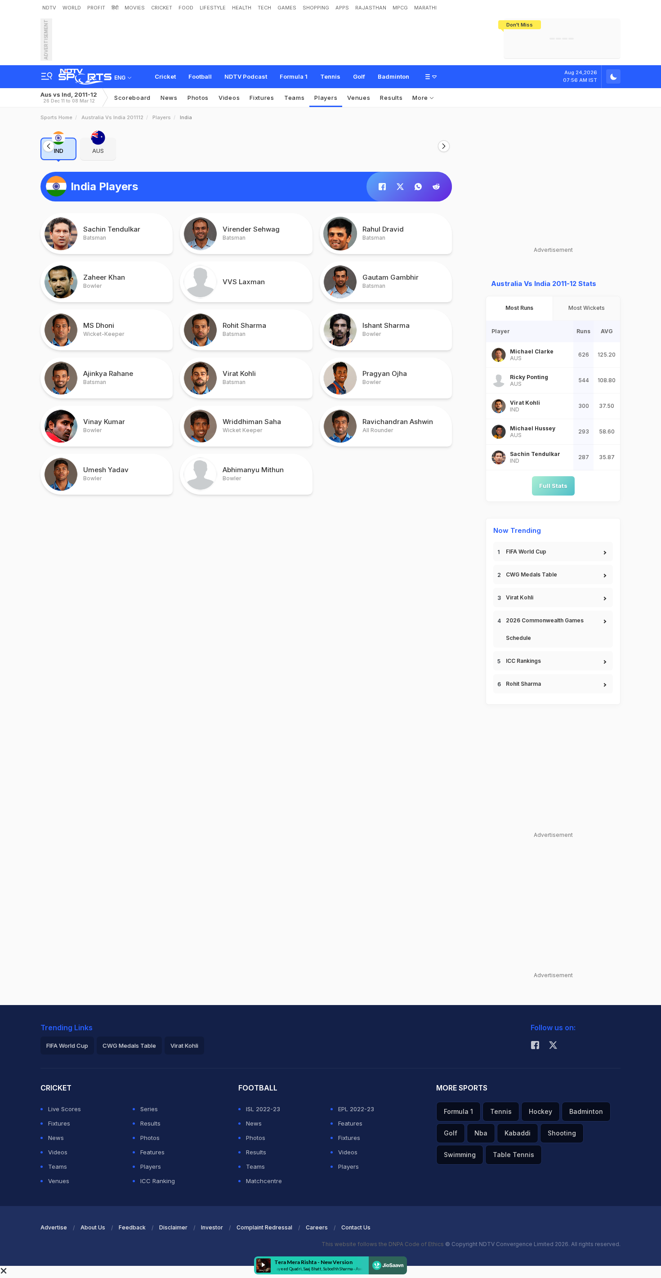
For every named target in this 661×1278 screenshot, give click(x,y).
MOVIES (135, 7)
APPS (342, 7)
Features (152, 1152)
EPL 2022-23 (356, 1109)
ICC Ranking (157, 1180)
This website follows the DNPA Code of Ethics (383, 1244)
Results (391, 97)
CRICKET (161, 7)
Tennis (330, 76)
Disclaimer (173, 1227)
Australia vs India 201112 (112, 117)
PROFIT (96, 7)
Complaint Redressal (264, 1227)
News (169, 97)
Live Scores (64, 1109)
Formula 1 (294, 76)
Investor (212, 1227)
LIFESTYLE (213, 7)
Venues (358, 97)
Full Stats (553, 485)
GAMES (286, 7)
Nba (480, 1133)
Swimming (460, 1154)
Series (149, 1109)
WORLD (72, 7)
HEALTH (241, 7)
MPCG (400, 7)
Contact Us (356, 1227)
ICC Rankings (523, 660)
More (421, 97)
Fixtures (262, 97)
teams (294, 97)
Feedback (132, 1227)
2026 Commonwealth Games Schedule (545, 629)
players (325, 97)
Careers (317, 1227)
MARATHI (425, 7)
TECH (264, 7)
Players (161, 117)
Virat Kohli (519, 597)
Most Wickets (586, 307)
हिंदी (115, 7)
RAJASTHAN (370, 7)
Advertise (53, 1227)
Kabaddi (518, 1133)
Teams (57, 1166)
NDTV (49, 7)
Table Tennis (513, 1154)
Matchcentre (264, 1180)
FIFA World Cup (526, 551)
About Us (92, 1227)
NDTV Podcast (245, 76)
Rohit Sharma (523, 683)
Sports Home (56, 117)
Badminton (393, 76)
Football (200, 76)
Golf (359, 76)
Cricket (165, 76)
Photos (198, 97)
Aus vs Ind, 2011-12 (68, 97)
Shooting (562, 1133)
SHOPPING (316, 7)
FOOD (186, 7)
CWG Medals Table (531, 574)
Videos (229, 97)
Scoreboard (132, 97)
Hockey (540, 1111)
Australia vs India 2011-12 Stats (543, 283)
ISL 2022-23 (263, 1109)
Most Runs (519, 307)
